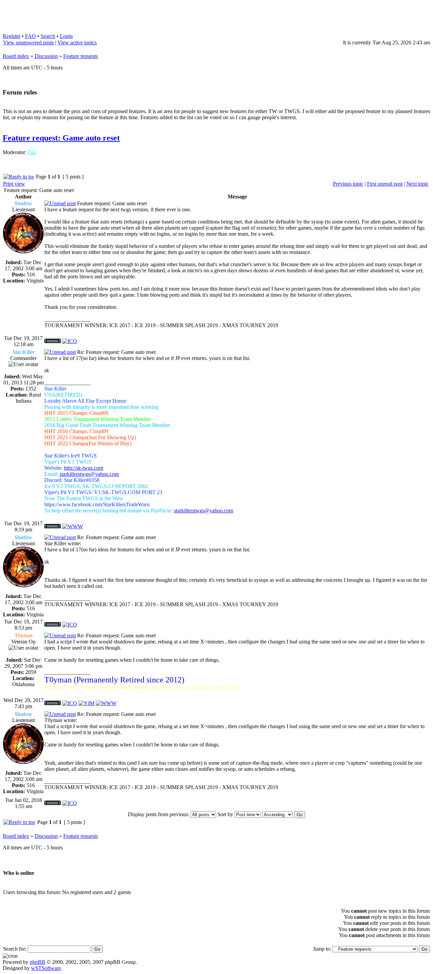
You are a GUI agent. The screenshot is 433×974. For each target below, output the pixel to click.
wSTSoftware (46, 968)
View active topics (77, 42)
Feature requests (80, 56)
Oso (32, 152)
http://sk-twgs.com (83, 468)
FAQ (30, 36)
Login (66, 36)
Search (48, 36)
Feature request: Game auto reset (61, 137)
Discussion (46, 56)
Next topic (417, 184)
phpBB (37, 962)
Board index (16, 56)
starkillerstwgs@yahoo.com (89, 474)
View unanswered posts (28, 42)
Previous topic (348, 184)
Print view (14, 184)
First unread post (385, 184)
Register (11, 36)
